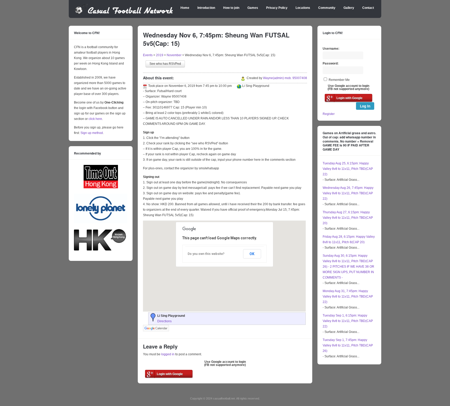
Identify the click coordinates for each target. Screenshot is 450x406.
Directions (164, 321)
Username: (331, 48)
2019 (159, 55)
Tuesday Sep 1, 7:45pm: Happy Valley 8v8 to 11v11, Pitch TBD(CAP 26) (348, 345)
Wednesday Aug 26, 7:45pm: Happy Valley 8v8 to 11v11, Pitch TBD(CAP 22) (348, 193)
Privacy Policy (277, 8)
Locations (303, 8)
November (174, 55)
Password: (331, 63)
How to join (231, 8)
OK (251, 254)
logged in (167, 354)
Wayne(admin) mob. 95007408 (285, 78)
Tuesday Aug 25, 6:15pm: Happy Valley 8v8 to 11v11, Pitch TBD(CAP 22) (348, 169)
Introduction (206, 8)
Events (148, 55)
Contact (368, 8)
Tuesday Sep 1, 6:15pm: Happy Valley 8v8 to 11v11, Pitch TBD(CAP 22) (348, 321)
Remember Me (339, 79)
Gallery (348, 8)
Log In (365, 106)
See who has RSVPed (165, 64)
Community (326, 8)
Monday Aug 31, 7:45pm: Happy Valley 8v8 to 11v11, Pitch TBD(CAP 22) (348, 296)
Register (329, 113)
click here (95, 119)
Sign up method (91, 133)
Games (252, 8)
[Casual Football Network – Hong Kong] (124, 13)
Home (184, 8)
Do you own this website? (206, 254)
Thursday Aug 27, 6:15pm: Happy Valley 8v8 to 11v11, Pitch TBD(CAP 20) (348, 217)
